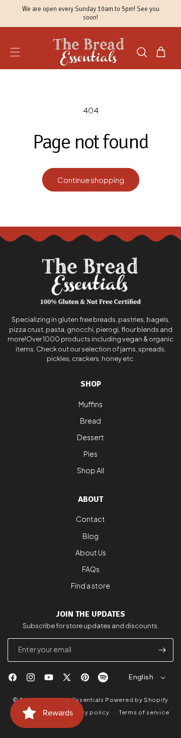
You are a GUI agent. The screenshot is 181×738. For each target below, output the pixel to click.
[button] (15, 52)
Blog (90, 535)
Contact (90, 518)
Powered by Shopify (136, 699)
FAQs (91, 569)
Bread (90, 420)
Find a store (90, 585)
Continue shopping (90, 179)
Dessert (90, 437)
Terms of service (144, 712)
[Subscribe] (162, 650)
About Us (90, 552)
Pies (90, 453)
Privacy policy (87, 712)
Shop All (90, 470)
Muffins (90, 404)
